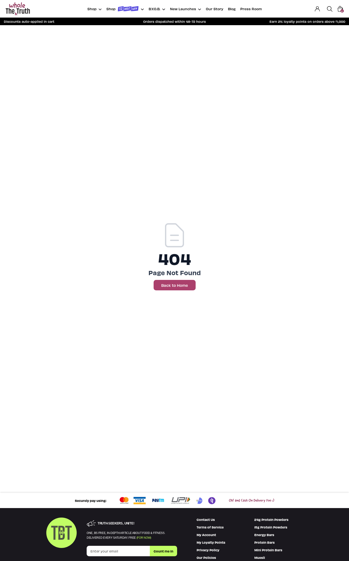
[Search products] (330, 9)
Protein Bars (264, 542)
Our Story (214, 8)
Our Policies (206, 557)
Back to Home (174, 285)
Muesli (259, 557)
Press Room (251, 8)
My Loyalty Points (211, 542)
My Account (206, 535)
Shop (92, 8)
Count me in (163, 551)
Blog (232, 8)
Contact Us (206, 519)
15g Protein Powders (270, 527)
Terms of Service (210, 527)
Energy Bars (264, 535)
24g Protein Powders (271, 519)
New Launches (183, 8)
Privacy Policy (208, 550)
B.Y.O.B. (154, 8)
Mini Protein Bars (268, 550)
